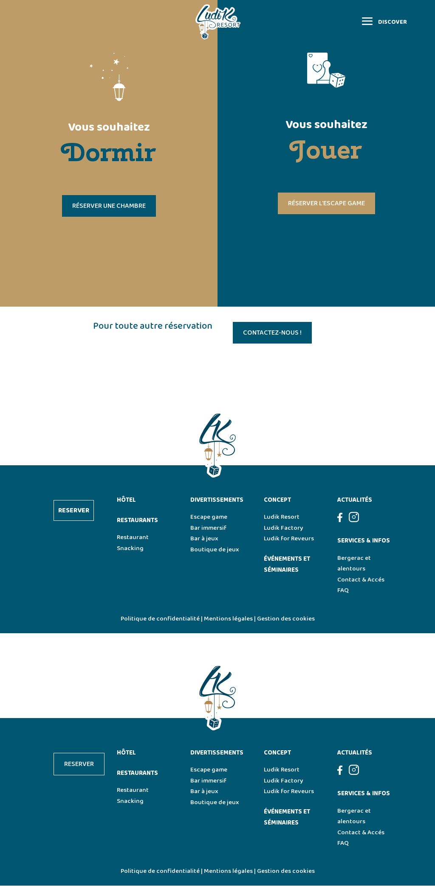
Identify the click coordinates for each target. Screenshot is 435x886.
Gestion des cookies (286, 619)
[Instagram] (354, 520)
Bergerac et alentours (354, 563)
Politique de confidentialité (160, 619)
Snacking (130, 548)
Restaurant (133, 537)
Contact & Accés (360, 580)
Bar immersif (208, 528)
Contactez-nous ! (272, 332)
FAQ (343, 590)
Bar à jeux (204, 539)
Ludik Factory (283, 528)
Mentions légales (228, 619)
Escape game (208, 517)
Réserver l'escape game (326, 203)
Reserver (73, 510)
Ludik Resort (281, 517)
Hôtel (126, 500)
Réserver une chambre (109, 206)
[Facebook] (343, 520)
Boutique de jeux (214, 550)
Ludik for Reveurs (289, 539)
